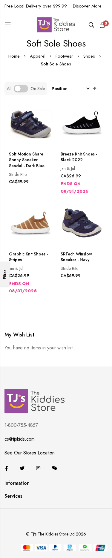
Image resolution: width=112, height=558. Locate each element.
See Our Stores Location (29, 452)
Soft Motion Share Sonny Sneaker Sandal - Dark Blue (27, 160)
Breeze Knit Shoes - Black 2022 (79, 157)
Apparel (38, 56)
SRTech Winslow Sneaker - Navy (76, 257)
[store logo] (56, 24)
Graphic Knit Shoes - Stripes (28, 257)
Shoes (89, 56)
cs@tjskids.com (19, 439)
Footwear (65, 56)
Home (14, 56)
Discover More (87, 6)
